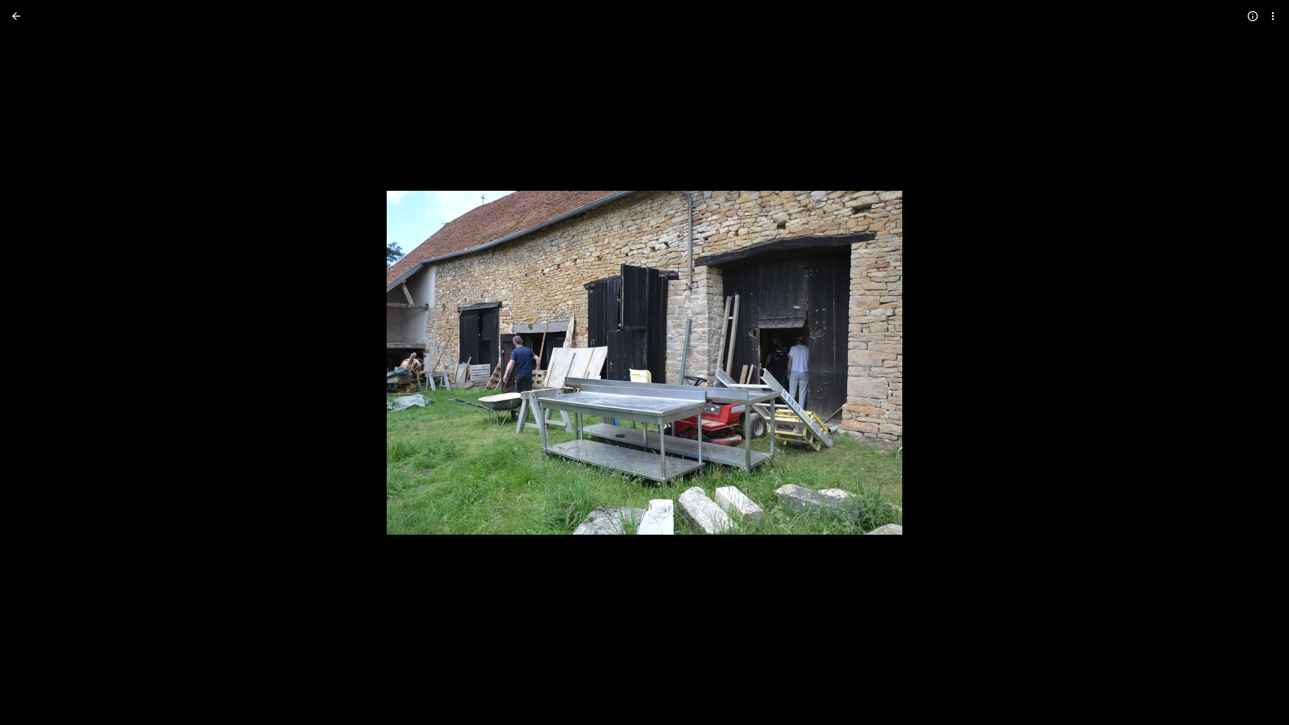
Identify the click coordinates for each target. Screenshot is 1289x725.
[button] (28, 362)
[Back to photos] (16, 16)
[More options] (1273, 16)
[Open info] (1253, 16)
